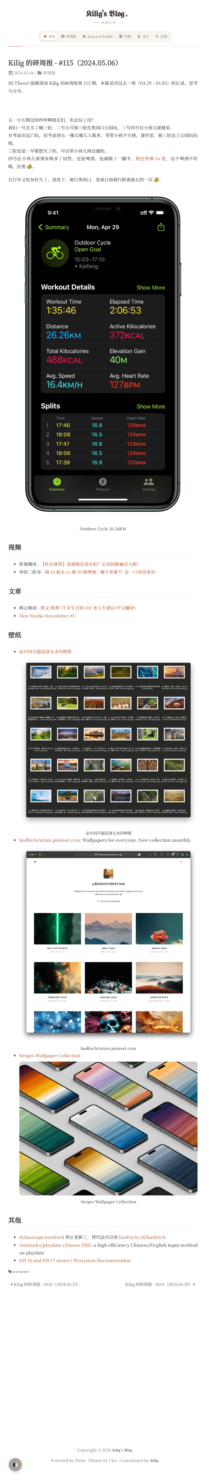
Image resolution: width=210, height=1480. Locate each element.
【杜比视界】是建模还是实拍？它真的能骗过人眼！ (90, 564)
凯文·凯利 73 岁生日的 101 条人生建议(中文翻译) (88, 608)
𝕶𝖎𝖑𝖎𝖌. (154, 1460)
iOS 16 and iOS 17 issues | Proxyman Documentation (75, 1260)
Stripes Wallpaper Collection (50, 1055)
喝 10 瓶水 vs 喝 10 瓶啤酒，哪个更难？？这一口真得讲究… (102, 572)
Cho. (113, 1460)
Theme (94, 1460)
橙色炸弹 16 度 (151, 158)
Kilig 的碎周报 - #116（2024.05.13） (47, 1284)
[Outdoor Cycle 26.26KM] (103, 354)
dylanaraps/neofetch (41, 1237)
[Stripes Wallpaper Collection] (108, 1128)
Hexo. (80, 1460)
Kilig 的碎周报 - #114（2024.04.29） (158, 1284)
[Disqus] (103, 1364)
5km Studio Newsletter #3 (47, 616)
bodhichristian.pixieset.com (49, 840)
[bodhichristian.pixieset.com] (108, 944)
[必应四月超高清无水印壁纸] (108, 742)
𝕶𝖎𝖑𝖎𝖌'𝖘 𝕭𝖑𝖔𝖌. (122, 1450)
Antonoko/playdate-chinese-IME (55, 1245)
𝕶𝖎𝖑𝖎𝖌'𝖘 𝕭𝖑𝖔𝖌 (105, 13)
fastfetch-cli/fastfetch (142, 1237)
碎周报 (49, 72)
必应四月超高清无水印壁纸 (45, 651)
